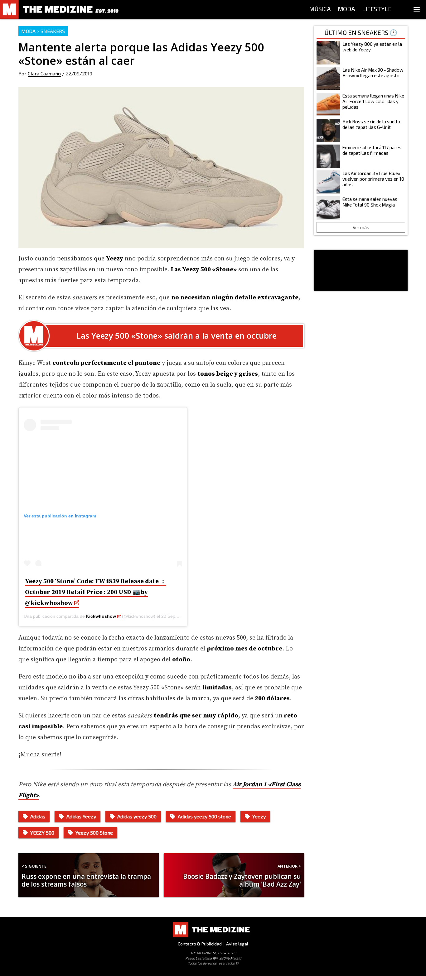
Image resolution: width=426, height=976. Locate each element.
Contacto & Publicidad (200, 943)
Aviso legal (237, 943)
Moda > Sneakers (43, 31)
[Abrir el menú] (416, 9)
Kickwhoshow (101, 616)
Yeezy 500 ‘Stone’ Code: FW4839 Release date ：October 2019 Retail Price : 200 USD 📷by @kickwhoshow (95, 592)
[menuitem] (320, 9)
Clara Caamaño (44, 73)
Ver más (361, 227)
